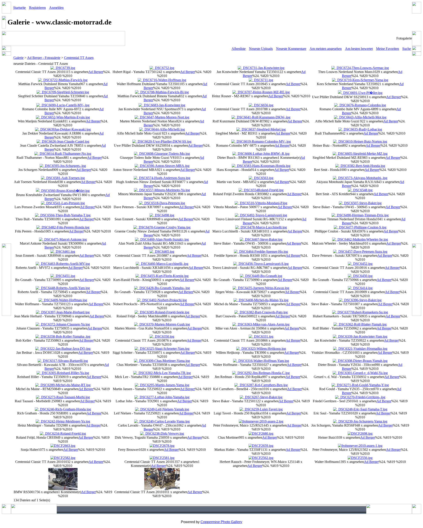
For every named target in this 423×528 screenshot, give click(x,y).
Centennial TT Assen (79, 58)
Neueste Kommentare (291, 49)
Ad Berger (95, 72)
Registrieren (37, 7)
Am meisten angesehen (326, 49)
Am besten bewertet (359, 49)
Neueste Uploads (261, 49)
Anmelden (56, 7)
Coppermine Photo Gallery (221, 522)
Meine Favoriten (387, 49)
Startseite (19, 7)
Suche (406, 49)
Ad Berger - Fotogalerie (43, 58)
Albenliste (239, 49)
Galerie (18, 58)
